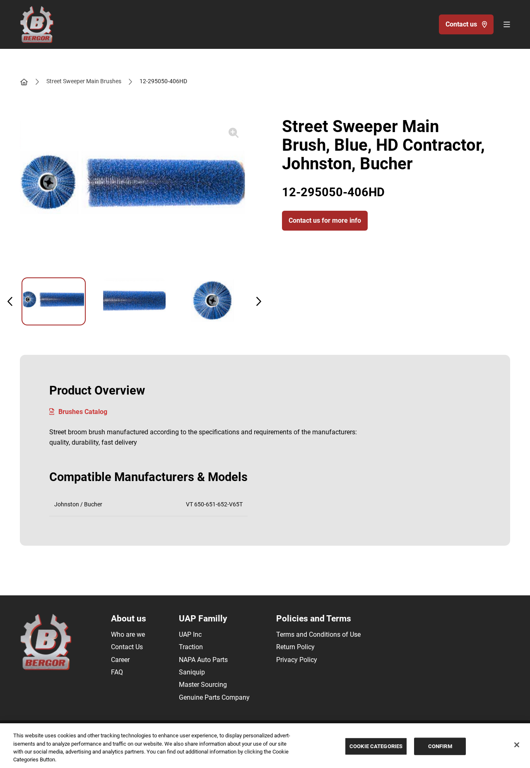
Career (120, 660)
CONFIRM (440, 746)
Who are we (128, 634)
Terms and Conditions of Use (318, 634)
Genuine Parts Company (214, 697)
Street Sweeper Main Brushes (83, 81)
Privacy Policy (296, 660)
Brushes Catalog (82, 412)
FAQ (117, 672)
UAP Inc (190, 634)
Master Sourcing (203, 685)
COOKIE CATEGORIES (375, 746)
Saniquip (192, 672)
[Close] (517, 745)
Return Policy (295, 647)
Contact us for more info (325, 220)
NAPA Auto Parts (203, 660)
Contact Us (127, 647)
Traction (191, 647)
